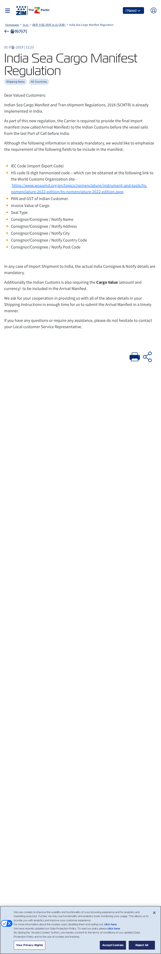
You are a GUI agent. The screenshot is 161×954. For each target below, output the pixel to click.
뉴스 (26, 25)
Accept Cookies (112, 945)
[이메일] (147, 356)
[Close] (154, 912)
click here (110, 924)
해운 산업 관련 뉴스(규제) (49, 25)
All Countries (39, 81)
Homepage (12, 25)
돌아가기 (18, 31)
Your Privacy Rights (29, 945)
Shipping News (15, 81)
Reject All (141, 945)
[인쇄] (135, 356)
